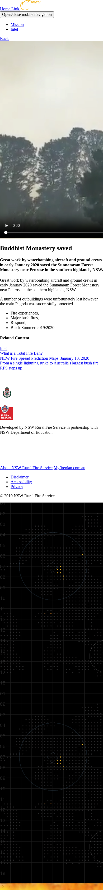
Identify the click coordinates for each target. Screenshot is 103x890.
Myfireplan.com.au (69, 467)
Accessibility (21, 482)
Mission (17, 24)
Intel (14, 29)
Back (4, 38)
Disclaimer (20, 477)
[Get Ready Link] (29, 459)
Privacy (17, 486)
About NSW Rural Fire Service (26, 467)
